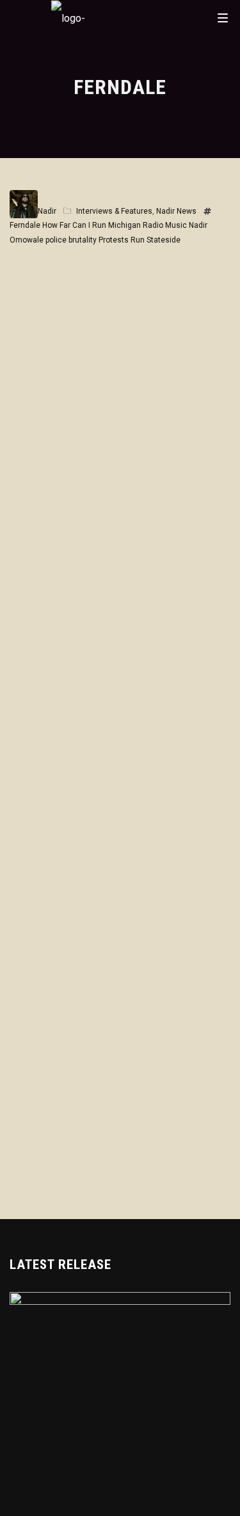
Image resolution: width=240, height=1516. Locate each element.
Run (138, 239)
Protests (114, 239)
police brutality (71, 239)
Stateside (163, 239)
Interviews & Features (114, 211)
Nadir (47, 211)
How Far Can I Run (74, 225)
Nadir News (176, 211)
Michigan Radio (135, 225)
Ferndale (25, 225)
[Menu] (223, 17)
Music (176, 225)
